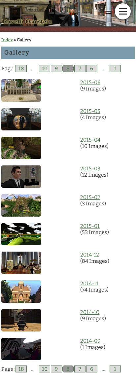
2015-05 (90, 111)
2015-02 (90, 197)
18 (21, 68)
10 (45, 68)
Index (7, 39)
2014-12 (89, 255)
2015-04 (90, 140)
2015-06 (90, 82)
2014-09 (90, 341)
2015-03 (90, 168)
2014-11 (89, 283)
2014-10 (89, 312)
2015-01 (90, 226)
